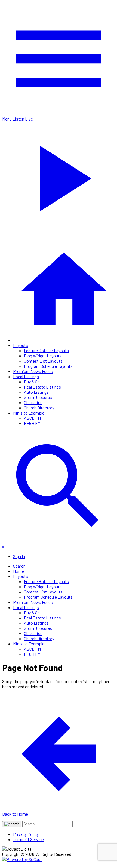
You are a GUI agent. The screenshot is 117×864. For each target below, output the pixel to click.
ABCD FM (32, 418)
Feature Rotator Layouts (46, 350)
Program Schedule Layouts (48, 366)
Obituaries (33, 402)
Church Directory (39, 407)
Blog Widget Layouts (43, 355)
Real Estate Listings (42, 386)
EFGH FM (32, 423)
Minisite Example (28, 412)
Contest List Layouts (43, 360)
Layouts (20, 345)
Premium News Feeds (33, 371)
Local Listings (26, 376)
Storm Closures (38, 397)
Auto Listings (36, 392)
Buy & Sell (32, 381)
